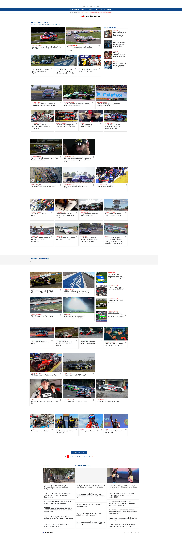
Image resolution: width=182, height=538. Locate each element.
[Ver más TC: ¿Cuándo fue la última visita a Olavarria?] (91, 205)
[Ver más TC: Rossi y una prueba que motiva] (101, 303)
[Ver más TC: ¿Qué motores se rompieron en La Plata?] (101, 290)
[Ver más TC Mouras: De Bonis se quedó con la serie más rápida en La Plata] (115, 116)
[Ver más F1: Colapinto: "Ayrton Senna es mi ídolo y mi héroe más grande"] (108, 55)
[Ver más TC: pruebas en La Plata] (112, 175)
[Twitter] (87, 6)
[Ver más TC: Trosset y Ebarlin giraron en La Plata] (79, 175)
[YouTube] (91, 6)
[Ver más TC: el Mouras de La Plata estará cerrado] (46, 305)
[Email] (98, 6)
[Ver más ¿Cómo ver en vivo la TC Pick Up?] (79, 362)
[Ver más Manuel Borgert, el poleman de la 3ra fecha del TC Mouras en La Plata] (48, 35)
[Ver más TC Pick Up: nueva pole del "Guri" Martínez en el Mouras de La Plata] (46, 280)
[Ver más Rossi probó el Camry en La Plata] (112, 388)
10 (89, 456)
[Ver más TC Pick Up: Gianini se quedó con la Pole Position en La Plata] (46, 147)
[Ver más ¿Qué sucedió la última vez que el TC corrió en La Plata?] (42, 60)
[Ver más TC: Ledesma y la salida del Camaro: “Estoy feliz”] (89, 60)
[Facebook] (84, 6)
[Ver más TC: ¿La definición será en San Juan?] (46, 175)
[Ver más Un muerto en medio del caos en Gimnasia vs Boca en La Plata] (79, 305)
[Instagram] (94, 6)
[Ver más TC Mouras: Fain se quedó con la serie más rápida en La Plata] (79, 93)
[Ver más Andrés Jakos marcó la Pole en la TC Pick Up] (46, 388)
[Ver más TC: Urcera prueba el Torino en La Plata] (46, 362)
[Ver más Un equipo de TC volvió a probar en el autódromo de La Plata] (66, 205)
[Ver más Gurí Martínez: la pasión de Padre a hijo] (66, 421)
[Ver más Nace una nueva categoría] (42, 421)
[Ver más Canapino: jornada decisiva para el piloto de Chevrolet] (116, 333)
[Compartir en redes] (63, 46)
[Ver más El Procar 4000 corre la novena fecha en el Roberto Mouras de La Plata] (91, 229)
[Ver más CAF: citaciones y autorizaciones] (91, 116)
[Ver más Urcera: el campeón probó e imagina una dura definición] (66, 116)
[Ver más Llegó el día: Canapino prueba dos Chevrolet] (91, 332)
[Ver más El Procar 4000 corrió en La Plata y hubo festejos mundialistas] (42, 229)
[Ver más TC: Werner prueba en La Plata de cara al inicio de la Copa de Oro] (42, 116)
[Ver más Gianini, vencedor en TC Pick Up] (91, 421)
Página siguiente (79, 452)
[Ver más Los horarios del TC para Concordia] (79, 388)
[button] (74, 9)
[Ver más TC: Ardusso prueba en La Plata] (42, 205)
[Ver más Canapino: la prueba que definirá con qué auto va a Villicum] (66, 332)
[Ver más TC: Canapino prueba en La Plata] (42, 332)
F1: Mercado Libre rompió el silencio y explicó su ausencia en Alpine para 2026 (94, 12)
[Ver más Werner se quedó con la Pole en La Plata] (116, 421)
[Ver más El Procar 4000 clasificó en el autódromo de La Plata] (66, 229)
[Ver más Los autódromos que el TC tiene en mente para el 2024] (111, 93)
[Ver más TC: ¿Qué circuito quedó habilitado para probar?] (116, 205)
